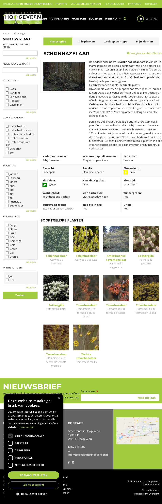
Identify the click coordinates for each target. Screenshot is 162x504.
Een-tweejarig (18, 96)
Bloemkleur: (12, 216)
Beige (13, 225)
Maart (13, 181)
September (16, 205)
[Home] (22, 19)
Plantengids (58, 41)
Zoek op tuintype (115, 41)
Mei (12, 189)
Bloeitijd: (9, 165)
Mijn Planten (144, 41)
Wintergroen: (13, 267)
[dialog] (33, 447)
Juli (11, 197)
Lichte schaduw (19, 138)
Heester (14, 100)
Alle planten (87, 41)
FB (69, 462)
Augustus (15, 201)
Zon (12, 152)
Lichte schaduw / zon (18, 143)
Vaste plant (16, 104)
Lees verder (27, 427)
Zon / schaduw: (13, 117)
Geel (12, 237)
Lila (12, 252)
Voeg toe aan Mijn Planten (146, 53)
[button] (33, 494)
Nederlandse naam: (16, 63)
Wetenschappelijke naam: (16, 46)
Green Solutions (150, 484)
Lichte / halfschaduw (22, 134)
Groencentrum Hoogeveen (84, 431)
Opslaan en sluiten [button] (33, 475)
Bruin (13, 233)
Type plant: (10, 80)
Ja (11, 276)
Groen (13, 248)
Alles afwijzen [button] (33, 485)
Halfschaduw (17, 126)
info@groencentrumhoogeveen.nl (88, 454)
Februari (15, 177)
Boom (13, 88)
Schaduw (15, 148)
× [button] (58, 397)
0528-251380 (77, 447)
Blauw (13, 229)
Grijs (12, 244)
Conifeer (15, 92)
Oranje (14, 256)
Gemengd (16, 240)
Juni (12, 193)
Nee (12, 280)
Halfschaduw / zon (21, 130)
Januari (14, 174)
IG (73, 462)
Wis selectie (31, 58)
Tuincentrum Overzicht (146, 493)
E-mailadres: (89, 391)
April (12, 185)
